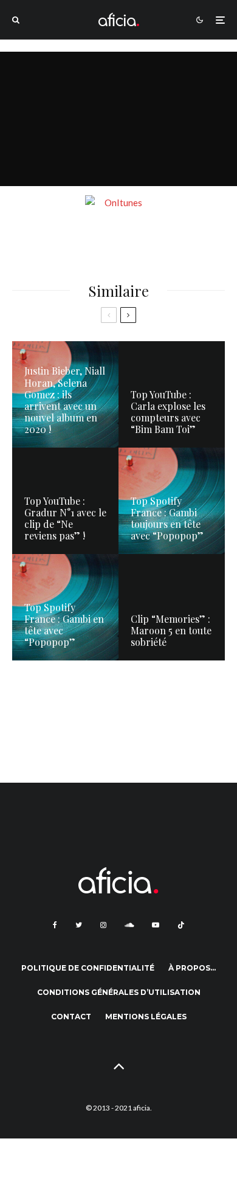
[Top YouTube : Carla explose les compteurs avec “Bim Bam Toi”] (171, 394)
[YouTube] (155, 925)
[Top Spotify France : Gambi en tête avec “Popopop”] (65, 607)
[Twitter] (78, 925)
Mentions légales (146, 1016)
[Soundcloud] (129, 925)
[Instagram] (103, 925)
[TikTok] (181, 925)
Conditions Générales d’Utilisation (119, 992)
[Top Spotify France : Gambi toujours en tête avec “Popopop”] (171, 501)
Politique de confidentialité (87, 967)
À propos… (192, 967)
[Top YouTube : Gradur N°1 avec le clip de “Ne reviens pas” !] (65, 501)
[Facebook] (55, 925)
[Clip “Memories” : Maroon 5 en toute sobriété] (171, 607)
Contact (71, 1016)
